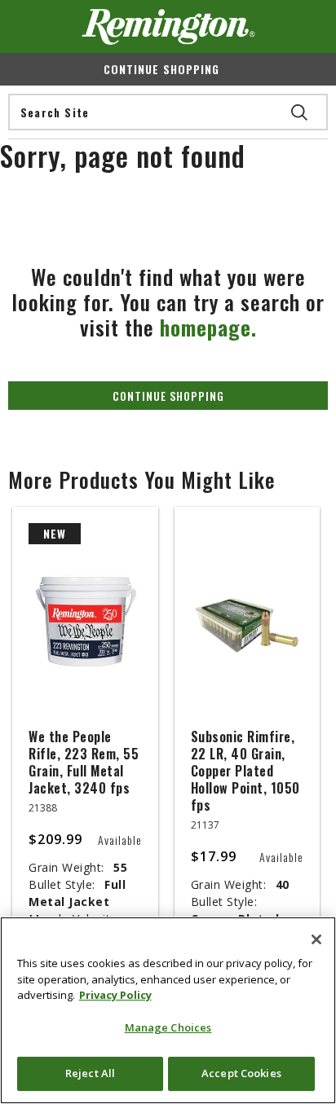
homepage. (208, 327)
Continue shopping (161, 68)
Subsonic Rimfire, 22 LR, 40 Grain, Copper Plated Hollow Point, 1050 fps (245, 771)
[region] (168, 1010)
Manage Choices (168, 1027)
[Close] (316, 939)
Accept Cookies (241, 1073)
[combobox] (168, 112)
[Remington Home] (168, 27)
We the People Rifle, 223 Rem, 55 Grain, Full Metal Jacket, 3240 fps (84, 762)
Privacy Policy (115, 994)
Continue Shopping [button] (168, 395)
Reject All (90, 1073)
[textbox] (168, 112)
